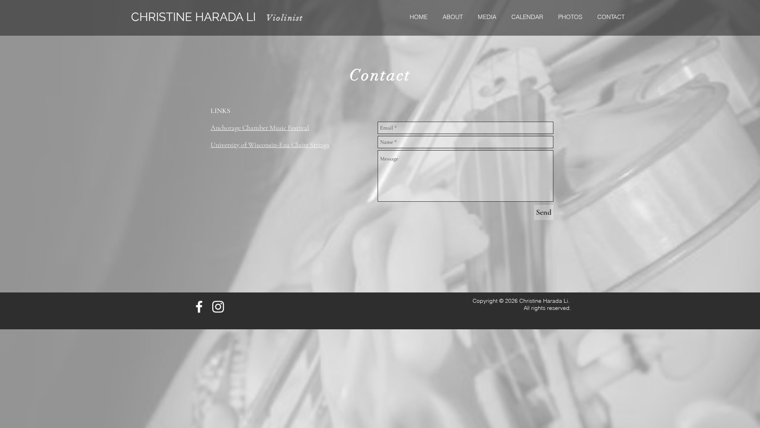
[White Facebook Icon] (199, 307)
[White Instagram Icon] (218, 307)
